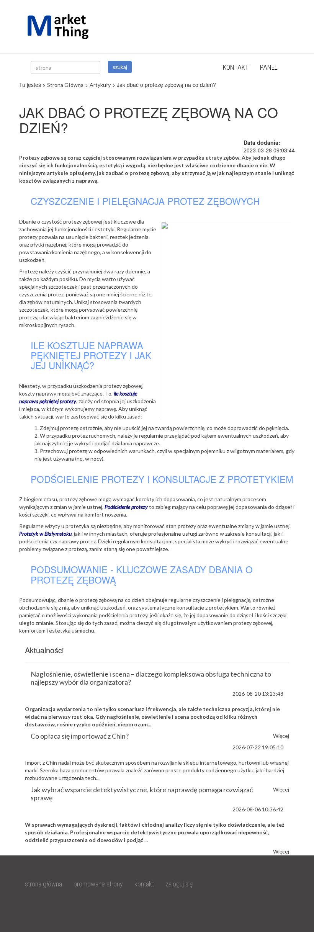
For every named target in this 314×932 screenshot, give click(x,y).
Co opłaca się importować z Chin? (80, 736)
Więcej (281, 851)
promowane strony (98, 884)
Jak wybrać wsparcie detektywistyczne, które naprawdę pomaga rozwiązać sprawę (142, 793)
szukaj (120, 67)
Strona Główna (65, 85)
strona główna (43, 884)
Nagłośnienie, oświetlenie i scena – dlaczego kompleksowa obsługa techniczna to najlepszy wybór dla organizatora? (151, 678)
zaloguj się (179, 884)
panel (269, 67)
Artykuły (100, 85)
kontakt (236, 67)
